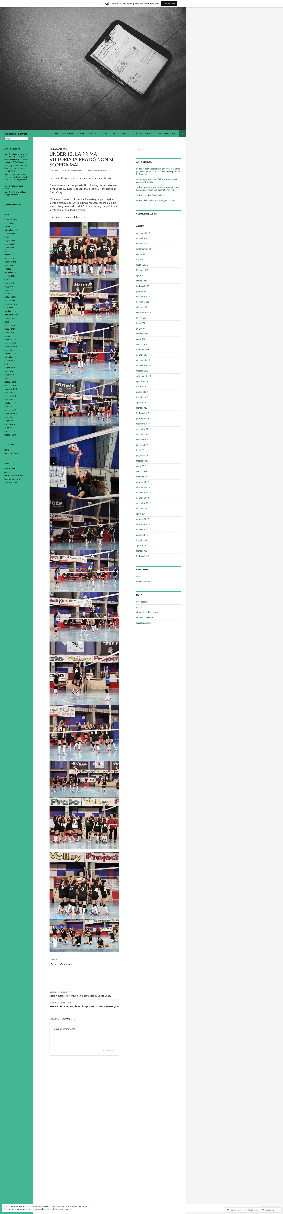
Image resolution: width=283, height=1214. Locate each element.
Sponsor (149, 134)
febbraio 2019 (142, 477)
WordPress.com (143, 623)
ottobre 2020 (142, 371)
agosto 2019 (142, 445)
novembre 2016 (143, 530)
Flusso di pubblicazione (147, 612)
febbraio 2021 (142, 349)
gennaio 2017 (142, 519)
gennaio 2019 (142, 482)
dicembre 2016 (143, 524)
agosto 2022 (142, 254)
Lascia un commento (100, 170)
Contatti (82, 134)
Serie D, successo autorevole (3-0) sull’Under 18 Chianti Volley (80, 994)
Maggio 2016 (142, 540)
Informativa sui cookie (62, 1209)
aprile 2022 (141, 275)
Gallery (103, 134)
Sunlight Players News (167, 134)
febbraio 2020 (142, 413)
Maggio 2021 (142, 334)
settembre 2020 (143, 376)
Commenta (108, 1050)
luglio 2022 (141, 259)
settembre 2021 (143, 312)
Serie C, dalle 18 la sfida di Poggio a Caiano (155, 200)
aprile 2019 (141, 466)
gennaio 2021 (142, 355)
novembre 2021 (143, 302)
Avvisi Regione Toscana (64, 134)
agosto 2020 (142, 381)
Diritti (93, 134)
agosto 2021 (142, 318)
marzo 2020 (141, 408)
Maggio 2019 (142, 461)
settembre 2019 (143, 439)
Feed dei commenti (144, 617)
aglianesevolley (78, 170)
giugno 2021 (142, 328)
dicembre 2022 (143, 233)
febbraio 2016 (142, 556)
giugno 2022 (142, 265)
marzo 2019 (141, 471)
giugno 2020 (142, 392)
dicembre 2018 (143, 487)
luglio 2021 (141, 323)
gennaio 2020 (142, 418)
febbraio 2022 (142, 286)
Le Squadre (134, 134)
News (138, 576)
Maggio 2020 (142, 397)
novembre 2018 (143, 492)
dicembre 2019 (143, 424)
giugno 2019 (142, 455)
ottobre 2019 (142, 434)
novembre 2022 (143, 238)
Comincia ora (169, 4)
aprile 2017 (141, 514)
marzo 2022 (141, 281)
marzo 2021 (141, 344)
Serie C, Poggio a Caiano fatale (150, 195)
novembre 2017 (143, 503)
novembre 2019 (143, 429)
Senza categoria (58, 149)
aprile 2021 (141, 339)
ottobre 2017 (142, 508)
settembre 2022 (143, 249)
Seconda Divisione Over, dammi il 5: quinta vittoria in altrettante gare (84, 1005)
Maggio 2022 (142, 270)
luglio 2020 (141, 386)
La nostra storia (118, 134)
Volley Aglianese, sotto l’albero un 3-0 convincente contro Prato (15, 168)
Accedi (139, 607)
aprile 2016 (141, 545)
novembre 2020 (143, 365)
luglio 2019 (141, 450)
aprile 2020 (141, 402)
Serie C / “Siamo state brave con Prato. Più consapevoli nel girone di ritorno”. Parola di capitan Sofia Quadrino (158, 171)
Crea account (142, 602)
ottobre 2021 (142, 307)
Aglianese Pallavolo (16, 133)
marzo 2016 (141, 551)
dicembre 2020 (143, 360)
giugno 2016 (142, 535)
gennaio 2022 (142, 291)
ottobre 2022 (142, 243)
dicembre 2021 (143, 296)
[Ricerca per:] (158, 149)
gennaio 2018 (142, 498)
